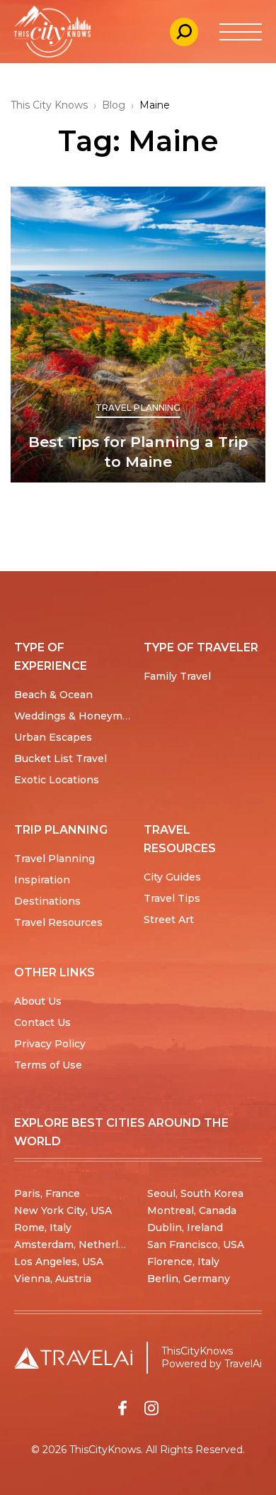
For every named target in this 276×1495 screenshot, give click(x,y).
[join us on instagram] (151, 1408)
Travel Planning (138, 407)
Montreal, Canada (191, 1210)
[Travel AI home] (73, 1358)
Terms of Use (48, 1065)
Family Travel (177, 676)
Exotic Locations (56, 779)
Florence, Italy (183, 1261)
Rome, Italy (42, 1227)
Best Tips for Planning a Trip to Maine (138, 451)
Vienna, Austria (52, 1278)
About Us (38, 1001)
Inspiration (42, 879)
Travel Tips (172, 898)
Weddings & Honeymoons (81, 716)
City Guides (172, 877)
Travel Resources (58, 922)
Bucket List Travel (60, 758)
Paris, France (47, 1193)
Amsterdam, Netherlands (78, 1244)
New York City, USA (63, 1210)
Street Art (169, 919)
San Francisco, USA (195, 1244)
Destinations (47, 901)
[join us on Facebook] (122, 1408)
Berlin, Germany (188, 1278)
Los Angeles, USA (58, 1261)
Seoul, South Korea (195, 1193)
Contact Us (42, 1022)
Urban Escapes (53, 737)
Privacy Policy (50, 1043)
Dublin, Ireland (185, 1227)
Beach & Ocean (53, 694)
